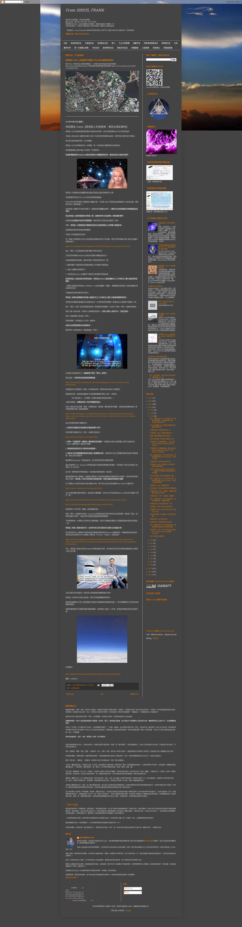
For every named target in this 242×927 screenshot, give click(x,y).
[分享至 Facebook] (110, 685)
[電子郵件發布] (98, 685)
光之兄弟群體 (124, 43)
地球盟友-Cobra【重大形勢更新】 (161, 507)
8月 (151, 543)
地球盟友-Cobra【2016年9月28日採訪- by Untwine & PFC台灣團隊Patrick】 (163, 532)
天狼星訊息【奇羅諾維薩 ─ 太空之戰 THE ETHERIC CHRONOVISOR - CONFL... (162, 444)
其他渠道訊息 (76, 43)
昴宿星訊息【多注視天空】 (159, 519)
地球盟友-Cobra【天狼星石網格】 (166, 315)
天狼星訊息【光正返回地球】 (166, 224)
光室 (176, 43)
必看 (65, 43)
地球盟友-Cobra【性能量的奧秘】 (166, 267)
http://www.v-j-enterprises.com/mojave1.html (84, 488)
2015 (150, 569)
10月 (152, 416)
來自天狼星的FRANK (87, 838)
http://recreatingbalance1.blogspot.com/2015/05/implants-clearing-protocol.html (98, 246)
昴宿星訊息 (166, 43)
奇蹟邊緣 (134, 48)
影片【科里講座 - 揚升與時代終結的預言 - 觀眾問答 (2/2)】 (162, 376)
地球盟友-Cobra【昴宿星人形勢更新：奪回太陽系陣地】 (163, 466)
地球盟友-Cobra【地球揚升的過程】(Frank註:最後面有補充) (90, 60)
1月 (151, 565)
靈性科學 (67, 48)
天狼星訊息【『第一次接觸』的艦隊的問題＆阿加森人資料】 (163, 492)
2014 (150, 572)
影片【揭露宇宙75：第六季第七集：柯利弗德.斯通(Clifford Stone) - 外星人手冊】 (163, 457)
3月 (151, 559)
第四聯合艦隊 (149, 841)
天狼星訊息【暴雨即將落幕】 (158, 357)
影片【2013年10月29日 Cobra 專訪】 (166, 302)
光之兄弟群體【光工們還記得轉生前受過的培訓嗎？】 (163, 426)
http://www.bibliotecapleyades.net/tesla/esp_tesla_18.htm (89, 504)
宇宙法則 (95, 48)
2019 (150, 398)
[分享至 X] (107, 685)
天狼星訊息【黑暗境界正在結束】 (161, 522)
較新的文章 (70, 694)
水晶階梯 (145, 48)
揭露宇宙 (136, 43)
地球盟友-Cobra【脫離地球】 (160, 485)
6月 (151, 549)
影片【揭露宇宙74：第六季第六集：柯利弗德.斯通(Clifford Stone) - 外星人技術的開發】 (163, 481)
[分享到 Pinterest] (112, 685)
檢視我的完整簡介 (72, 878)
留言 (127, 892)
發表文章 (129, 888)
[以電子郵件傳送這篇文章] (102, 685)
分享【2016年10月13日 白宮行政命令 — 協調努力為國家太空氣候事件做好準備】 (162, 471)
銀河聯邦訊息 (108, 48)
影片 (113, 43)
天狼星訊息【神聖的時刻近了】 (160, 430)
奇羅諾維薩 (167, 48)
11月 (152, 413)
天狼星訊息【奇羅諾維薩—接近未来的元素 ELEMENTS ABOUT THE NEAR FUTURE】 (163, 450)
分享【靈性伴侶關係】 (157, 536)
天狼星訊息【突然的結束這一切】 (161, 504)
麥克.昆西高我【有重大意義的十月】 (162, 439)
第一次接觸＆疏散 (81, 48)
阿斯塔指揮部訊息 (151, 43)
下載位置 (155, 638)
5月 (151, 552)
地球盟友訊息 (102, 43)
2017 (150, 404)
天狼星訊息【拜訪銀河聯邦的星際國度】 (163, 488)
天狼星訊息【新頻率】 (155, 286)
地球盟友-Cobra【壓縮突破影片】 (161, 433)
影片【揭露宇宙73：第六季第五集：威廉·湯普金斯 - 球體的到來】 (163, 500)
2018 (150, 401)
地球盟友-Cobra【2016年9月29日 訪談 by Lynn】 (163, 511)
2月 (151, 562)
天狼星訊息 (89, 43)
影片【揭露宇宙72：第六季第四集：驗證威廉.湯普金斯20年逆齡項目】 (163, 526)
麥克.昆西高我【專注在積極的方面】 (162, 476)
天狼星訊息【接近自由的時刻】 (160, 462)
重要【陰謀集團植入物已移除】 (160, 436)
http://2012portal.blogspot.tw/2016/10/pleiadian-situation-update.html (93, 674)
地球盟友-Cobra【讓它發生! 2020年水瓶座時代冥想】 (166, 336)
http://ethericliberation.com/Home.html (82, 437)
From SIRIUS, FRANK (85, 10)
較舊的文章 (134, 694)
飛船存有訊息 (122, 48)
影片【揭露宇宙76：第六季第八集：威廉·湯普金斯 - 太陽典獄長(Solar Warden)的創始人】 (163, 421)
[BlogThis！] (105, 685)
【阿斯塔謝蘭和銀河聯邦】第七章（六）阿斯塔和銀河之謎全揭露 (167, 247)
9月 (151, 540)
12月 (152, 410)
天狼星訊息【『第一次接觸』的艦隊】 (162, 496)
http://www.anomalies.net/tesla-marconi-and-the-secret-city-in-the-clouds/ (96, 500)
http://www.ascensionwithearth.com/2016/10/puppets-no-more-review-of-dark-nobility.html (98, 383)
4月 (151, 556)
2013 (150, 575)
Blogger (128, 911)
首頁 (102, 694)
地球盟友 (156, 48)
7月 (151, 546)
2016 (150, 407)
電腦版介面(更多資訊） (82, 34)
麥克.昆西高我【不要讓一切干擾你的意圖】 (163, 515)
